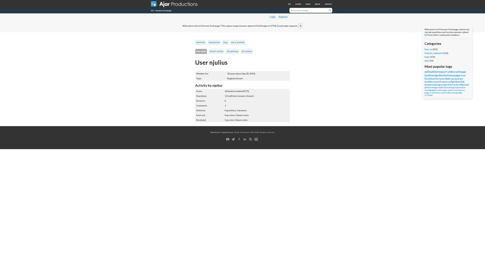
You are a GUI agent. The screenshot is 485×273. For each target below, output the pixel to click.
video (451, 71)
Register (283, 16)
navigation (437, 75)
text (441, 78)
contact (328, 4)
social (427, 90)
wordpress (459, 90)
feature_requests (434, 53)
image (435, 87)
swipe (445, 84)
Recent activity (216, 51)
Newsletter (215, 132)
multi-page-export (445, 90)
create (298, 4)
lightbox (455, 81)
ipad (427, 75)
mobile (428, 81)
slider (447, 78)
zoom (435, 81)
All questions (232, 51)
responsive (459, 87)
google (459, 92)
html (427, 78)
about (317, 4)
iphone (428, 87)
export (442, 71)
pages (433, 90)
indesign (436, 84)
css (449, 81)
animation (431, 71)
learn (308, 4)
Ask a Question (238, 42)
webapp (460, 71)
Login (272, 16)
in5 (289, 4)
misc (427, 60)
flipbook (464, 84)
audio (440, 87)
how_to (428, 49)
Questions (200, 42)
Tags (225, 42)
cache (443, 92)
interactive (454, 84)
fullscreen (451, 92)
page (457, 75)
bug (452, 87)
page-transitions (432, 92)
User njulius (201, 51)
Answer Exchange (164, 10)
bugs (427, 56)
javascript (457, 78)
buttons (449, 75)
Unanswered (214, 42)
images (428, 84)
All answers (247, 51)
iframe (443, 81)
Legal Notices (227, 132)
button (434, 78)
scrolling (428, 95)
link (463, 81)
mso (463, 75)
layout (447, 87)
